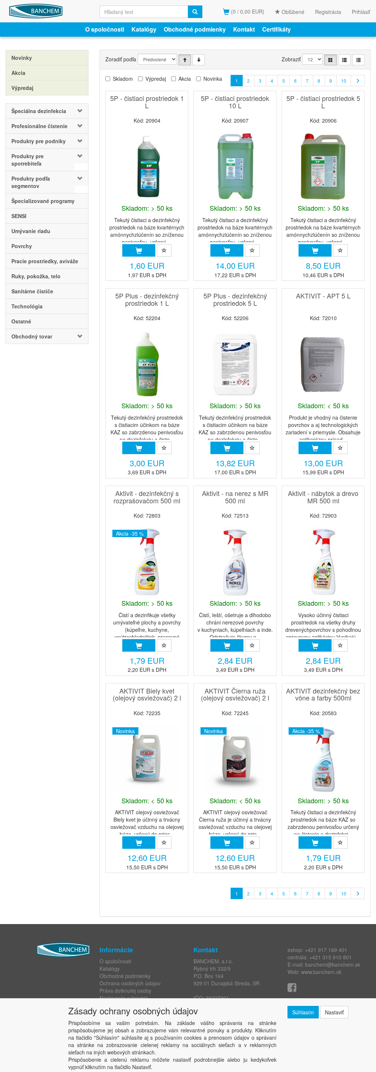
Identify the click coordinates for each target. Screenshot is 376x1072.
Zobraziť (291, 59)
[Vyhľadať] (195, 12)
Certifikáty (276, 29)
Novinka (212, 78)
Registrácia (328, 11)
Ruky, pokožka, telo (36, 276)
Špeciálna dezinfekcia (38, 111)
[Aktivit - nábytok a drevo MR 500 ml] (323, 561)
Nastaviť (334, 1012)
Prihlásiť (361, 11)
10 (343, 80)
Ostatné (21, 321)
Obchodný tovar (31, 336)
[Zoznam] (344, 59)
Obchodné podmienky (195, 29)
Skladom (123, 78)
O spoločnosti (104, 29)
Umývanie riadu (30, 231)
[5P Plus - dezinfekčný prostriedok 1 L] (147, 364)
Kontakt (244, 29)
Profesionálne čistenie (39, 126)
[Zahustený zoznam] (358, 59)
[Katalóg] (330, 59)
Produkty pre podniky (38, 141)
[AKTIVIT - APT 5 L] (323, 364)
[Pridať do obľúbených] (164, 250)
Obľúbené (292, 11)
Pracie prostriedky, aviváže (44, 261)
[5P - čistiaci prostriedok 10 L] (235, 166)
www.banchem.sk (321, 971)
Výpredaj (155, 78)
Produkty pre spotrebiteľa (27, 159)
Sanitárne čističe (32, 291)
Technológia (27, 306)
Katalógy (143, 29)
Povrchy (21, 246)
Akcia (184, 78)
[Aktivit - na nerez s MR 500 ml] (235, 561)
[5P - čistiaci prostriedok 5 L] (323, 166)
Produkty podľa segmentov (30, 182)
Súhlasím (303, 1012)
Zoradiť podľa (120, 59)
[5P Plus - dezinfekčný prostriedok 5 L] (235, 364)
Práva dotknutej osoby (125, 990)
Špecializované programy (43, 200)
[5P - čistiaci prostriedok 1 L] (147, 166)
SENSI (18, 216)
